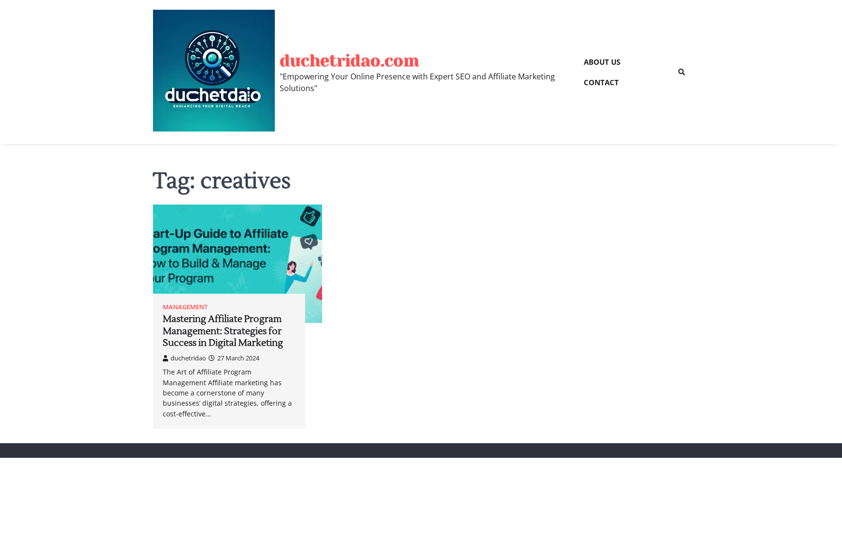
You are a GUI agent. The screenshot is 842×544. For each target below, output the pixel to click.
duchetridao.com (349, 60)
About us (602, 62)
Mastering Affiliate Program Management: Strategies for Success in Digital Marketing (223, 331)
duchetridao (188, 358)
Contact (601, 82)
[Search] (681, 72)
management (185, 307)
